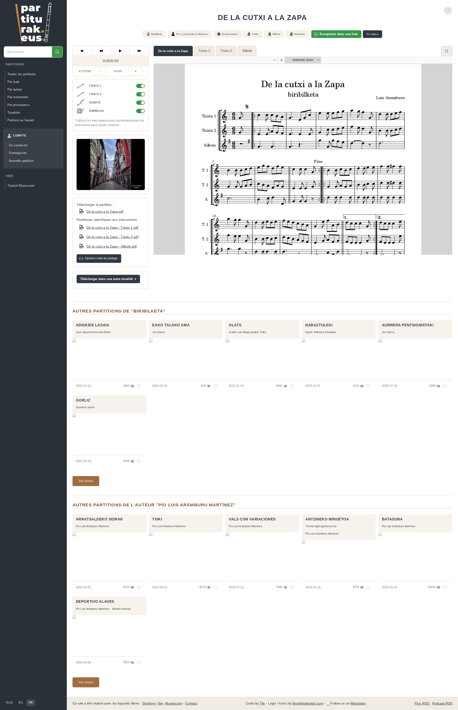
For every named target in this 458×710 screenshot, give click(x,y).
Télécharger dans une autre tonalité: (106, 279)
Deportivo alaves (95, 602)
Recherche (57, 52)
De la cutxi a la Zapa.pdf (105, 211)
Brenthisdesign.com (308, 703)
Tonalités (13, 112)
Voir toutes (85, 481)
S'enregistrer (17, 153)
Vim (160, 703)
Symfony (149, 703)
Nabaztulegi (319, 325)
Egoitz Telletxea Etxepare (320, 332)
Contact (191, 703)
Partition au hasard (20, 120)
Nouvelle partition (21, 161)
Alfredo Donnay (121, 608)
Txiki (157, 519)
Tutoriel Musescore (20, 185)
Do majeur (372, 34)
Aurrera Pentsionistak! (408, 325)
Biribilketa (156, 34)
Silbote (247, 51)
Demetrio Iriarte (85, 407)
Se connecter (18, 145)
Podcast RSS (442, 703)
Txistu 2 (226, 51)
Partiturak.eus (33, 23)
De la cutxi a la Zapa (173, 51)
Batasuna (392, 519)
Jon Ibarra (158, 332)
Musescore (173, 703)
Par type (13, 82)
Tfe (262, 703)
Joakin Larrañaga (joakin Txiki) (247, 332)
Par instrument (17, 97)
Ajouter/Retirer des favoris (448, 10)
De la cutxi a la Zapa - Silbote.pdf (112, 246)
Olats (235, 325)
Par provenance (18, 105)
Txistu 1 (204, 51)
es (21, 702)
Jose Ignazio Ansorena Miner (93, 332)
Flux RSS (422, 703)
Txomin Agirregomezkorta (320, 526)
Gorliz (83, 400)
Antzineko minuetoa (327, 519)
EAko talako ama (171, 325)
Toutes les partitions (21, 74)
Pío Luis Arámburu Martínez (192, 34)
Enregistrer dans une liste (339, 34)
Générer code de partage (101, 258)
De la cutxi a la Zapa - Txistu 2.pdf (112, 237)
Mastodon (358, 703)
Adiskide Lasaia (92, 325)
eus (9, 702)
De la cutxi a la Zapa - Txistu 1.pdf (112, 227)
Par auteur (14, 89)
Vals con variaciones (252, 519)
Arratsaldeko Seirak (99, 519)
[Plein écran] (446, 51)
